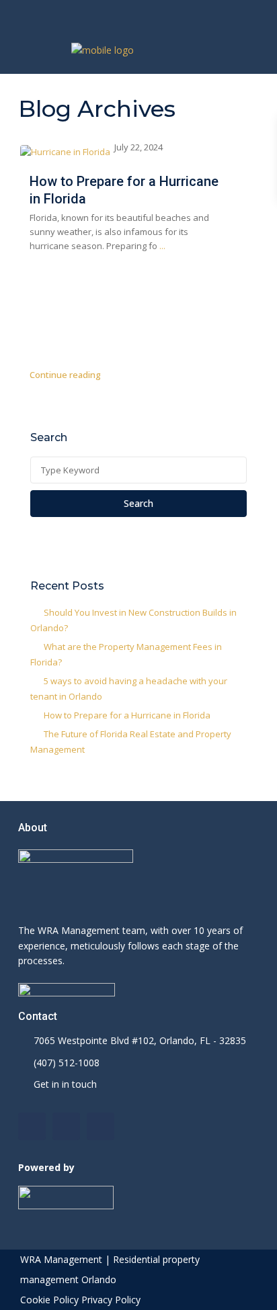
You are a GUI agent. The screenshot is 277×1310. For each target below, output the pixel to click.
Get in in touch (65, 1084)
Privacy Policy (111, 1299)
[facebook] (116, 13)
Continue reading (65, 375)
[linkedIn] (143, 13)
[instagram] (171, 13)
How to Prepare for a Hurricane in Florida (127, 715)
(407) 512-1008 (67, 1062)
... (162, 246)
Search (138, 503)
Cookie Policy (49, 1299)
